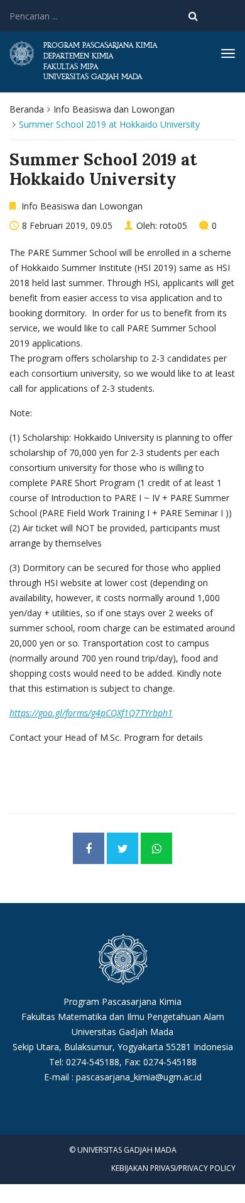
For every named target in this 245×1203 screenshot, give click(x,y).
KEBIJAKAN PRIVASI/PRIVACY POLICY (173, 1168)
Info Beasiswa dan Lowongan (114, 109)
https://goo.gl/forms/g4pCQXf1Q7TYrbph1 (91, 713)
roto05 (173, 225)
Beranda (26, 109)
